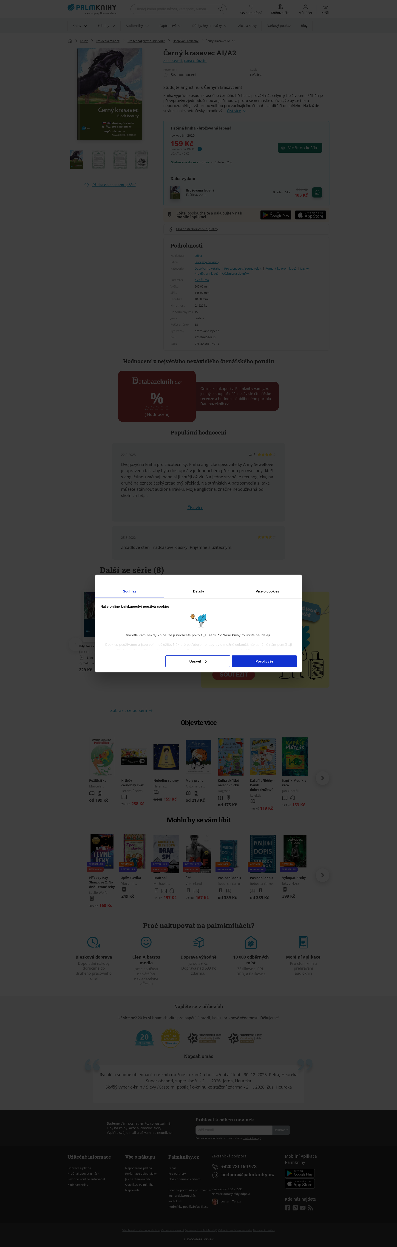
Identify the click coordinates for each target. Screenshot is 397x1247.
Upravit (195, 661)
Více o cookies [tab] (267, 591)
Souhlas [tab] (129, 591)
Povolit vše (264, 661)
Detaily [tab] (198, 591)
